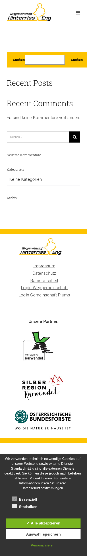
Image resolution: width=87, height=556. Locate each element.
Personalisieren (42, 545)
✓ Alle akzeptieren (43, 523)
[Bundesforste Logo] (42, 412)
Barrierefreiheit (44, 280)
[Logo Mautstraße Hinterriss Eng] (29, 5)
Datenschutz (44, 273)
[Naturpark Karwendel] (44, 331)
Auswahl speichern (43, 534)
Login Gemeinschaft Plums (44, 295)
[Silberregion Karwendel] (43, 373)
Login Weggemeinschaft (44, 287)
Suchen (19, 60)
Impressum (44, 265)
